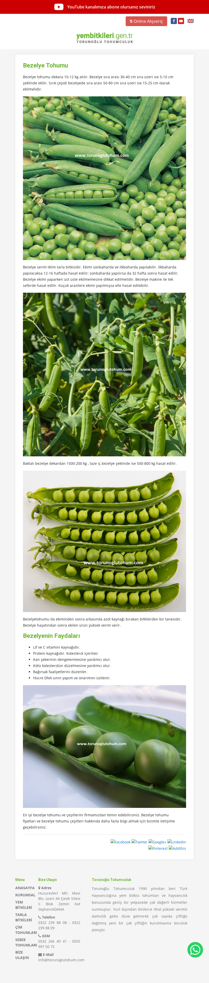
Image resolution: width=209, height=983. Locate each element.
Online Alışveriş (148, 21)
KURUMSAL (25, 894)
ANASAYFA (25, 887)
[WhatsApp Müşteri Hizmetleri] (195, 949)
